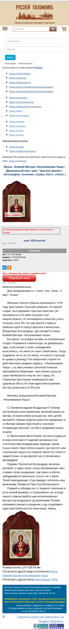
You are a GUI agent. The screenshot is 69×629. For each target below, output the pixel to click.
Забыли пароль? (25, 63)
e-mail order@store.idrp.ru (33, 611)
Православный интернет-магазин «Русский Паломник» (36, 608)
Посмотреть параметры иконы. (17, 287)
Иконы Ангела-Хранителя (21, 102)
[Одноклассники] (9, 268)
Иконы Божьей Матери (20, 82)
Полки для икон (16, 147)
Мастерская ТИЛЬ (46, 579)
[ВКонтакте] (5, 268)
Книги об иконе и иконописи (22, 151)
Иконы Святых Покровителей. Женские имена (31, 91)
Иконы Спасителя (17, 78)
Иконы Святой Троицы (20, 73)
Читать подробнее (17, 161)
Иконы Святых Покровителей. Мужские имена (31, 87)
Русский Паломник (55, 602)
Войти (10, 57)
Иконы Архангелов (18, 97)
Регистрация (10, 63)
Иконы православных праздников (25, 106)
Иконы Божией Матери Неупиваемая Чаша (30, 573)
